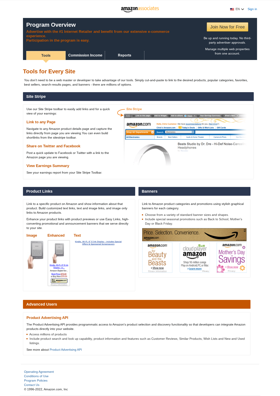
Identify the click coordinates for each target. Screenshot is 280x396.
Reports (124, 55)
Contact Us (31, 385)
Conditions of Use (36, 376)
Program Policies (35, 380)
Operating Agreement (39, 371)
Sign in (252, 9)
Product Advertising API (66, 349)
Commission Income (85, 55)
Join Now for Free (227, 27)
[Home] (140, 9)
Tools (46, 55)
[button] (237, 9)
